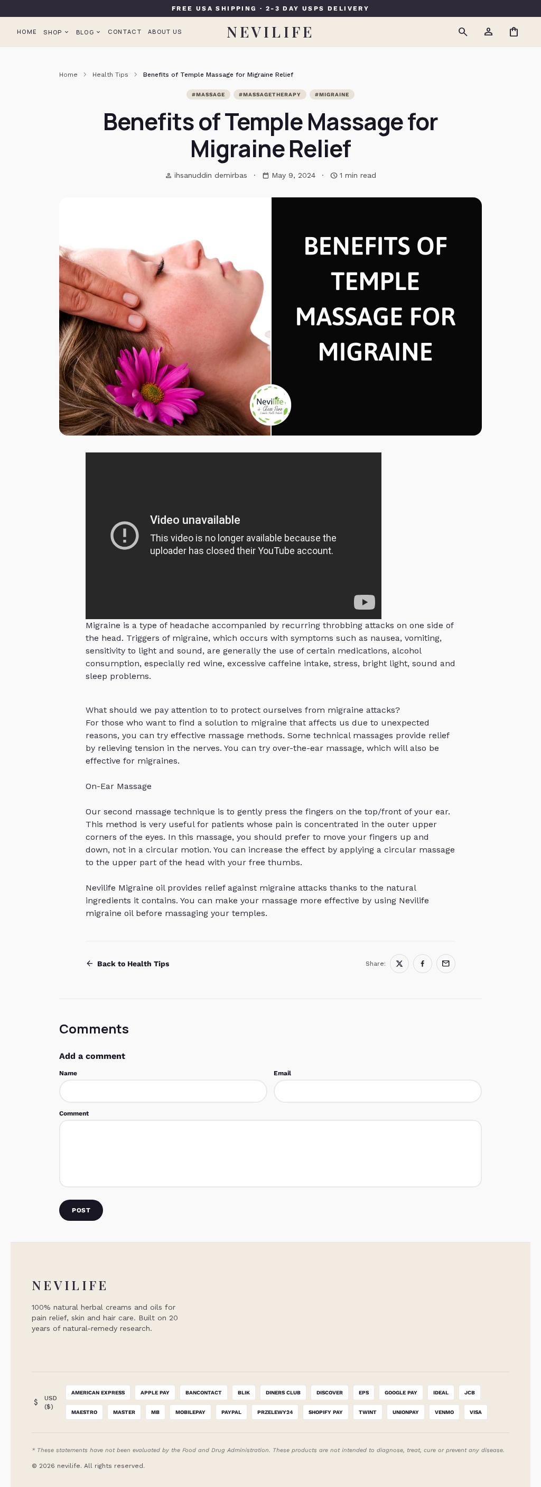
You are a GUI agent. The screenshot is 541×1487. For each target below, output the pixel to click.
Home (27, 31)
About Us (165, 31)
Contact (125, 31)
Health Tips (110, 74)
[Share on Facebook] (422, 963)
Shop (56, 32)
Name (68, 1073)
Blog (88, 32)
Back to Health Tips (127, 963)
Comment (74, 1113)
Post (81, 1210)
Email (282, 1073)
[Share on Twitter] (399, 963)
